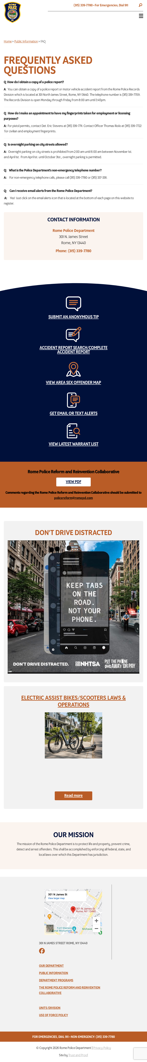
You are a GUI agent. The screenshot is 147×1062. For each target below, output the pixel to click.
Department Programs (56, 980)
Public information (53, 973)
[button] (140, 5)
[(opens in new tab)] (73, 911)
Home (8, 41)
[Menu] (138, 16)
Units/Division (49, 1008)
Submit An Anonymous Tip (73, 317)
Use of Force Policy (53, 1015)
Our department (51, 966)
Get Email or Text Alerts (73, 413)
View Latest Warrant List (73, 444)
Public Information (26, 41)
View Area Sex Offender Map (73, 382)
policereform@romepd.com (73, 498)
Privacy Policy (102, 1048)
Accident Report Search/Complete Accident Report (74, 350)
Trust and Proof (78, 1055)
